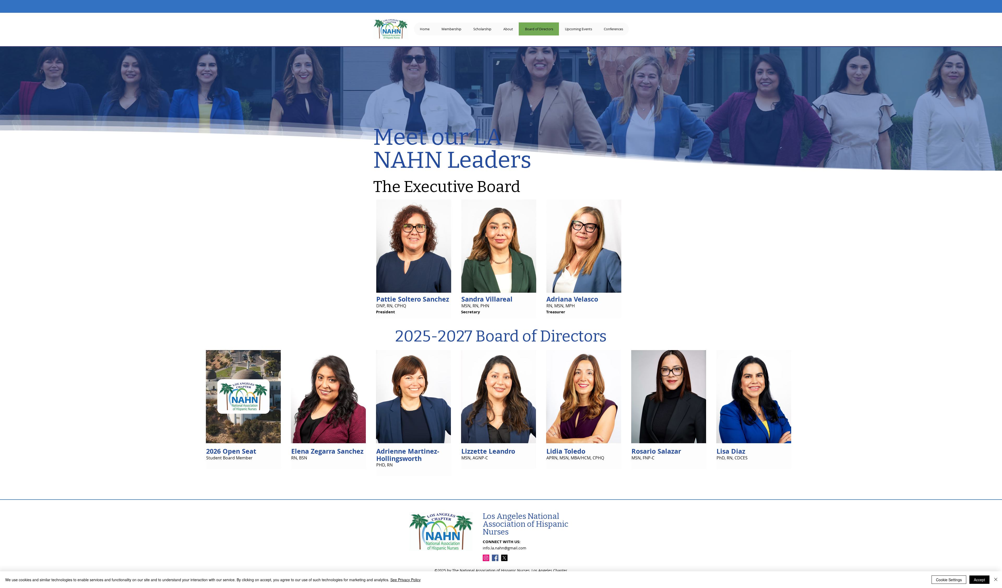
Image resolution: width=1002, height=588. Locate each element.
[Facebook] (495, 558)
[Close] (996, 579)
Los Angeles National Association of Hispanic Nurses (525, 524)
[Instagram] (486, 558)
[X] (504, 558)
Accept (979, 579)
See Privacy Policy (405, 579)
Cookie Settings (949, 579)
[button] (613, 28)
